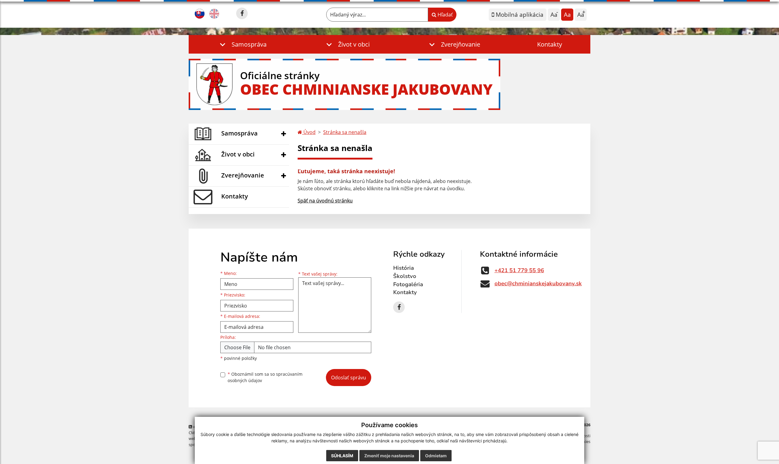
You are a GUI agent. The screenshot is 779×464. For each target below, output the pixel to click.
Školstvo (404, 276)
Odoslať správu (348, 377)
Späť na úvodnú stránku (325, 200)
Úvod (309, 132)
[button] (242, 44)
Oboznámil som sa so (265, 377)
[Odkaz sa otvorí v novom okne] (242, 13)
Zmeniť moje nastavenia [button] (389, 455)
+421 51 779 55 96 (519, 270)
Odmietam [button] (436, 455)
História (403, 268)
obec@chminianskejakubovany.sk (538, 283)
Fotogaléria (408, 284)
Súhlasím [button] (342, 455)
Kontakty (549, 44)
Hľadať (444, 14)
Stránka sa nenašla (344, 132)
